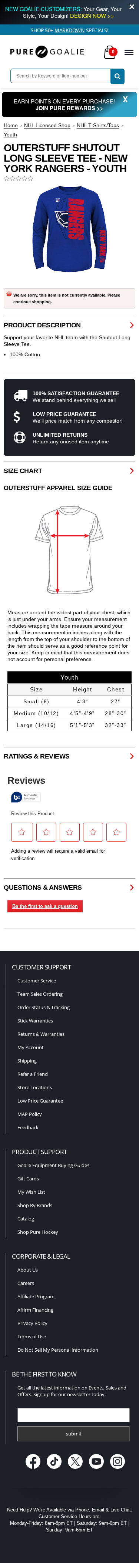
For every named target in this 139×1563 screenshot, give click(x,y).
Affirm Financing (35, 1309)
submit (74, 1433)
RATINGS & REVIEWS (37, 756)
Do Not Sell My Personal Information (57, 1349)
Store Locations (34, 1087)
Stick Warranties (35, 1020)
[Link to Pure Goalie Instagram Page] (117, 1470)
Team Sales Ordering (40, 994)
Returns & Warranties (40, 1034)
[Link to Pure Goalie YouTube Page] (96, 1470)
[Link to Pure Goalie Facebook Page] (33, 1470)
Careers (25, 1283)
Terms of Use (31, 1336)
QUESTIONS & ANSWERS (43, 887)
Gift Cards (28, 1178)
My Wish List (31, 1192)
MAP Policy (29, 1114)
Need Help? (19, 1510)
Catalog (25, 1218)
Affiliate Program (35, 1296)
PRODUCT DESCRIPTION (42, 325)
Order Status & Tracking (43, 1007)
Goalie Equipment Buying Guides (53, 1165)
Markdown (69, 30)
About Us (27, 1269)
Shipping (27, 1060)
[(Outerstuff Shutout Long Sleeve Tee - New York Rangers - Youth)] (69, 229)
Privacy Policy (32, 1323)
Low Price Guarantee (40, 1100)
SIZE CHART (23, 471)
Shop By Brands (34, 1205)
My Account (30, 1047)
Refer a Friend (32, 1074)
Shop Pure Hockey (37, 1232)
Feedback (28, 1127)
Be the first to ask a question (45, 906)
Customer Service (36, 980)
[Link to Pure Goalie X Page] (75, 1470)
